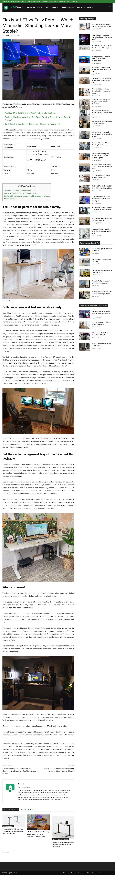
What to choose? (10, 199)
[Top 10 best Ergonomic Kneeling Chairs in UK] (84, 252)
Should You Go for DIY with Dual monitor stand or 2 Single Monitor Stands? (59, 770)
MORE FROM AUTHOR (28, 810)
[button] (110, 8)
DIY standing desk (8, 826)
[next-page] (7, 851)
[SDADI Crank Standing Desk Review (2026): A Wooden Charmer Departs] (84, 156)
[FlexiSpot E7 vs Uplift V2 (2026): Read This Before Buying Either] (84, 189)
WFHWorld (65, 873)
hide (33, 186)
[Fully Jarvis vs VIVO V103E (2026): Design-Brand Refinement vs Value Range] (63, 827)
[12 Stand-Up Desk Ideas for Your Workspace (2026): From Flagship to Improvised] (84, 200)
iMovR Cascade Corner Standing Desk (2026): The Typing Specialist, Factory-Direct (38, 834)
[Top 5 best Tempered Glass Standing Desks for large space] (84, 146)
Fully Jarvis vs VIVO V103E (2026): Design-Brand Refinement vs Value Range (63, 844)
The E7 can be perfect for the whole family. (20, 190)
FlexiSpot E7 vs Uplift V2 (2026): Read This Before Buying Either (30, 113)
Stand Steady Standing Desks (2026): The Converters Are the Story (102, 166)
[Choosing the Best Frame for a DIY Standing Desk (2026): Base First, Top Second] (13, 820)
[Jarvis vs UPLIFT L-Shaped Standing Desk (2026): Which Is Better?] (84, 135)
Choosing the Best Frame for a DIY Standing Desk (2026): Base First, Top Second (12, 831)
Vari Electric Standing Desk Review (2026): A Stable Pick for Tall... (102, 112)
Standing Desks (34, 8)
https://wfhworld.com (24, 787)
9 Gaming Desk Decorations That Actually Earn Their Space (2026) (102, 37)
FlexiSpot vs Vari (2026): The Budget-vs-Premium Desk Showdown (101, 102)
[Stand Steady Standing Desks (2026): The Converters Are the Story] (84, 167)
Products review (32, 829)
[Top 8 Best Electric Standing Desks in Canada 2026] (84, 178)
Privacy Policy (91, 873)
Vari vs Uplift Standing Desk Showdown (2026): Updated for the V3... (102, 69)
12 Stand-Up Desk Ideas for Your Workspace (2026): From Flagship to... (101, 199)
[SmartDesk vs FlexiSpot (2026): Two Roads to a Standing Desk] (84, 47)
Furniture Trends (103, 873)
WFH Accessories (84, 8)
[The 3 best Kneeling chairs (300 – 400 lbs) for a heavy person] (84, 273)
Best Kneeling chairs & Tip (89, 243)
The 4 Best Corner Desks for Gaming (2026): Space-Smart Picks (101, 313)
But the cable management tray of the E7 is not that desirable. (27, 196)
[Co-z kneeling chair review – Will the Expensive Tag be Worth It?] (84, 295)
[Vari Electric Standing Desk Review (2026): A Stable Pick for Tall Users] (84, 115)
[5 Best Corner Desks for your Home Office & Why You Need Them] (84, 336)
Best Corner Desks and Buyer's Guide (93, 306)
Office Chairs (51, 8)
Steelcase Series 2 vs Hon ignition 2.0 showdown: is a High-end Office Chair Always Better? (19, 771)
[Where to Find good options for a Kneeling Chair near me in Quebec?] (84, 284)
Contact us (81, 873)
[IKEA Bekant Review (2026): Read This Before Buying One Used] (84, 233)
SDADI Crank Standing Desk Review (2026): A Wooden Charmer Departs (100, 156)
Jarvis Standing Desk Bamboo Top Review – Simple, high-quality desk (32, 124)
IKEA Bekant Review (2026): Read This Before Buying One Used (101, 231)
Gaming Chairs (67, 8)
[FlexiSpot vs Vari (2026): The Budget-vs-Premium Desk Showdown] (84, 104)
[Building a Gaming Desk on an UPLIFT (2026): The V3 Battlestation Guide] (84, 59)
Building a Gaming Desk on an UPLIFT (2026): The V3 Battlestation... (101, 59)
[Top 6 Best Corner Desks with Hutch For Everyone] (84, 325)
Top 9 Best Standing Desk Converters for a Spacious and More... (101, 91)
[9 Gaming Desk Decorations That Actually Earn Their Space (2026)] (84, 39)
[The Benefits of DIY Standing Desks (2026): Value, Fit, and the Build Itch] (84, 80)
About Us (73, 873)
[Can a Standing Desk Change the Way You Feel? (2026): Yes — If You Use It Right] (84, 26)
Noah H (6, 35)
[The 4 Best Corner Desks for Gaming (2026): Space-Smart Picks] (84, 314)
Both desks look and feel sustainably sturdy (20, 193)
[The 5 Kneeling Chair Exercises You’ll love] (84, 262)
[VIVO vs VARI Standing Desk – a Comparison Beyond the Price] (84, 210)
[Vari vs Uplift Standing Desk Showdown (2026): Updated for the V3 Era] (84, 70)
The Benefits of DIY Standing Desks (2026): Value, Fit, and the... (101, 80)
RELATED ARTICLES (11, 810)
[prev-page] (3, 851)
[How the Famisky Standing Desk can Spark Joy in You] (84, 221)
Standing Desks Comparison (60, 839)
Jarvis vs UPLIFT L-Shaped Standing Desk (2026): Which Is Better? (102, 134)
